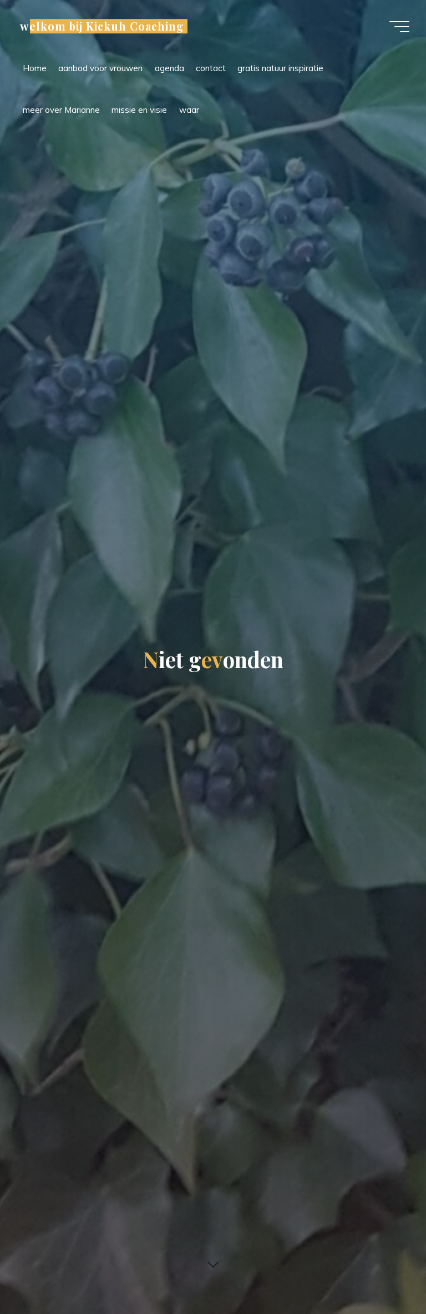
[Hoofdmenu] (399, 26)
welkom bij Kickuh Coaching (102, 26)
